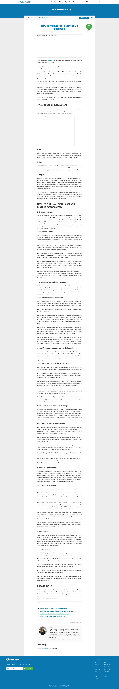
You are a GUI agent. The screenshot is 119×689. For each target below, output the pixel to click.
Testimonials (97, 669)
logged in (45, 648)
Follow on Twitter (61, 639)
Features (97, 664)
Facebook (49, 60)
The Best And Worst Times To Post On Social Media (53, 608)
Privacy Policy (107, 664)
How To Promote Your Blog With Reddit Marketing (52, 616)
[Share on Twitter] (28, 110)
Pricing (61, 2)
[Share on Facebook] (28, 106)
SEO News (88, 2)
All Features (54, 2)
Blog (95, 2)
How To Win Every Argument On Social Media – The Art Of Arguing (57, 611)
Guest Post (106, 671)
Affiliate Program (107, 669)
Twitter (105, 676)
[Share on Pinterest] (28, 118)
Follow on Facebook (52, 639)
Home (96, 662)
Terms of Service (107, 666)
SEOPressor (29, 17)
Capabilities (68, 2)
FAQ (105, 662)
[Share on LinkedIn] (28, 114)
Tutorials (96, 678)
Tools (74, 2)
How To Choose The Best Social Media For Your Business (54, 614)
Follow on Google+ (69, 639)
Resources (81, 2)
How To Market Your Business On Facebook (44, 17)
